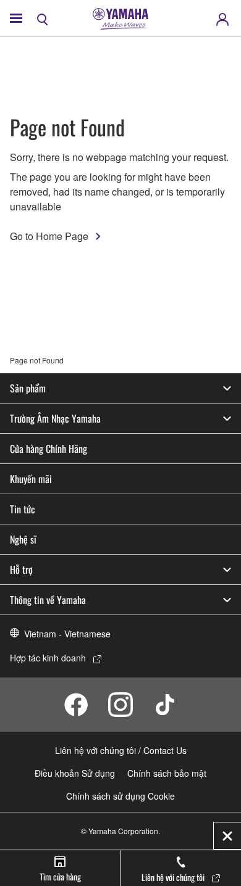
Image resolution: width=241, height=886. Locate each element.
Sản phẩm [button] (28, 388)
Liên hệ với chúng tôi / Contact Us (121, 750)
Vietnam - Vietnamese (67, 633)
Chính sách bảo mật (166, 773)
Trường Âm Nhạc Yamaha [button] (55, 418)
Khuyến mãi (31, 478)
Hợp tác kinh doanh (48, 658)
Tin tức (22, 509)
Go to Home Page (49, 236)
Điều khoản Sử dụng (75, 773)
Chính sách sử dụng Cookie (120, 796)
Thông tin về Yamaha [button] (48, 599)
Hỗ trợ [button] (21, 569)
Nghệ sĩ (23, 539)
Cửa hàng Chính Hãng (48, 448)
